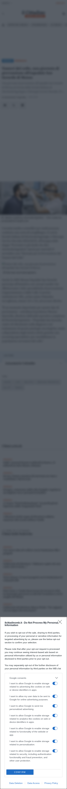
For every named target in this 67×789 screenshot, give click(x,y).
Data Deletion (16, 783)
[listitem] (33, 678)
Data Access (33, 783)
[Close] (61, 623)
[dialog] (33, 703)
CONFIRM (20, 772)
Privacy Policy (51, 783)
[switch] (55, 683)
